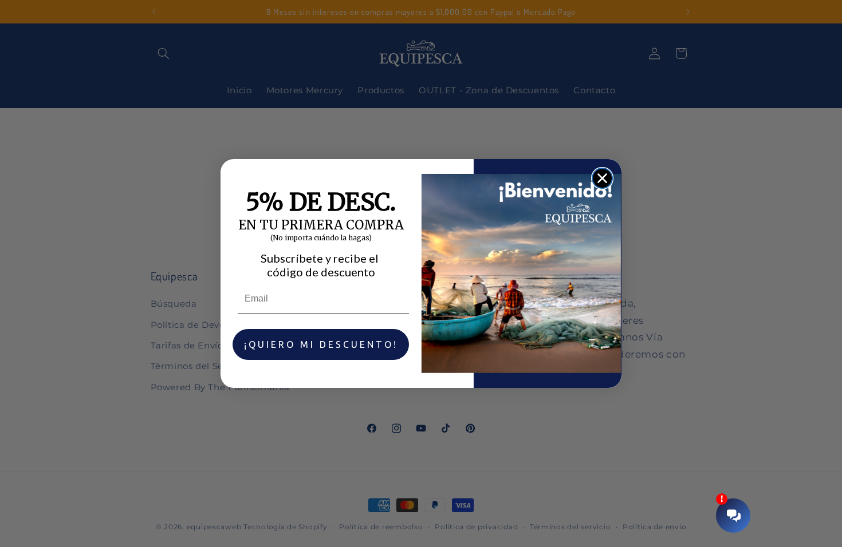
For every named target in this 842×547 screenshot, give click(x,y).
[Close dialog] (602, 178)
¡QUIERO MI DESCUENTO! (321, 344)
